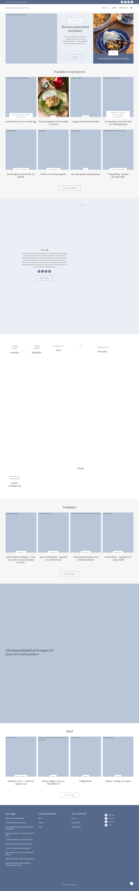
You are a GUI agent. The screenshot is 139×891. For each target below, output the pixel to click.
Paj (113, 53)
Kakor (40, 827)
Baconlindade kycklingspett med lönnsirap (19, 844)
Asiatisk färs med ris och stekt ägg (21, 121)
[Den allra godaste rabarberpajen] (86, 150)
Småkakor (21, 552)
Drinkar (41, 822)
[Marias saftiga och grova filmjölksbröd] (53, 757)
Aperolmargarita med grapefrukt (16, 822)
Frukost (114, 169)
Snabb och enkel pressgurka (53, 174)
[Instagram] (122, 2)
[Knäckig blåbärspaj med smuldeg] (113, 39)
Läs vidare (75, 57)
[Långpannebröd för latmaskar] (86, 97)
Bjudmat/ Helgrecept (118, 112)
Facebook (111, 818)
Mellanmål (121, 169)
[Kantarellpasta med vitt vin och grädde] (21, 150)
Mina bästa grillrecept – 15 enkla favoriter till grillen (19, 834)
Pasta (17, 169)
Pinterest (111, 821)
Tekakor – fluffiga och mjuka (118, 781)
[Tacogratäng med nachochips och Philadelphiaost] (118, 97)
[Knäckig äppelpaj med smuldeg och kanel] (53, 97)
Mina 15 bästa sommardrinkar (15, 818)
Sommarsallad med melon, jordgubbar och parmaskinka (19, 828)
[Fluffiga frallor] (86, 757)
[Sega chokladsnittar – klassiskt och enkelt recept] (53, 532)
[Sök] (131, 7)
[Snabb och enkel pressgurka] (53, 150)
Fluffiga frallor (85, 781)
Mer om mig (44, 278)
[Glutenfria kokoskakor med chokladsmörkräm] (86, 532)
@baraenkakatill (21, 650)
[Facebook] (125, 2)
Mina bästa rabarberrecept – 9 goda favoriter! (20, 858)
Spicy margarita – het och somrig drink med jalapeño (19, 853)
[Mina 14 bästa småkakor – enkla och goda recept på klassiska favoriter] (21, 532)
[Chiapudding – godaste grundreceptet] (118, 150)
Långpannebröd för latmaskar (85, 121)
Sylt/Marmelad (75, 21)
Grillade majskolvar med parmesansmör (18, 848)
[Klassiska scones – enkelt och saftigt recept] (21, 757)
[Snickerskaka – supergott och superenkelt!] (118, 532)
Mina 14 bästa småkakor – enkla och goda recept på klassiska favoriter (21, 560)
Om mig (74, 818)
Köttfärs (22, 114)
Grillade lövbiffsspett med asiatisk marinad (19, 839)
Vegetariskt (23, 169)
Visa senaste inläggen (69, 188)
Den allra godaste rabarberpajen (85, 174)
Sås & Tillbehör (53, 169)
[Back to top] (131, 884)
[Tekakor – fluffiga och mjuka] (118, 757)
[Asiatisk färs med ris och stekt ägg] (21, 97)
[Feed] (131, 2)
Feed (109, 825)
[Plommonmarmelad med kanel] (31, 39)
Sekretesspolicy (76, 827)
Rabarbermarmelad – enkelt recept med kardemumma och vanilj (18, 864)
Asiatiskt (15, 114)
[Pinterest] (128, 2)
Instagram (111, 815)
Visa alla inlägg (69, 573)
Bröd (85, 117)
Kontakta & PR (76, 822)
